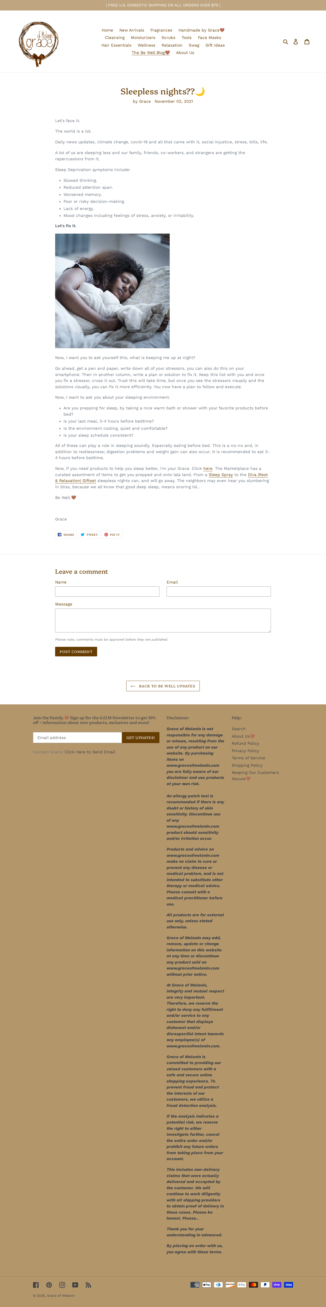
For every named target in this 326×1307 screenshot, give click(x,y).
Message (63, 604)
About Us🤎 (243, 736)
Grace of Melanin (61, 1295)
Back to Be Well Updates (166, 685)
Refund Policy (245, 743)
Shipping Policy (247, 765)
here (207, 468)
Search (239, 728)
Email (172, 582)
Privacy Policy (245, 750)
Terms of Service (248, 757)
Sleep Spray (221, 474)
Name (61, 582)
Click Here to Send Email (90, 752)
